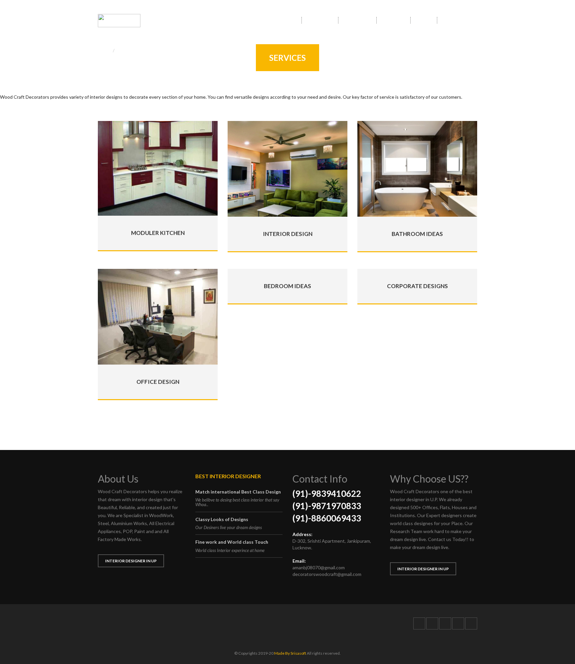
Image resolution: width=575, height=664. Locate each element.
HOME (288, 20)
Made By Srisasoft (290, 653)
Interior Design (287, 233)
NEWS (423, 20)
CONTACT (455, 20)
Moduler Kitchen (158, 232)
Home (104, 50)
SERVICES (393, 20)
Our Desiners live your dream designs (228, 527)
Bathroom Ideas (417, 233)
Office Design (157, 381)
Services (126, 50)
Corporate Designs (417, 285)
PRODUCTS (357, 20)
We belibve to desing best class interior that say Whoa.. (237, 502)
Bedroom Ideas (287, 285)
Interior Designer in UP (131, 560)
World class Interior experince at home (230, 550)
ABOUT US (319, 20)
